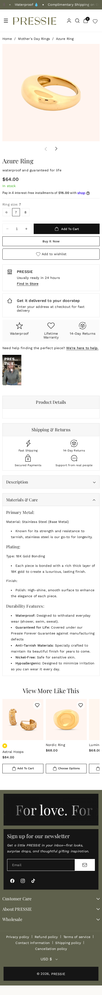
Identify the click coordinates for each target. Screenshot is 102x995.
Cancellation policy (51, 949)
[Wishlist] (95, 20)
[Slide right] (56, 149)
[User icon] (69, 20)
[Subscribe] (85, 865)
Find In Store (27, 284)
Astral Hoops (12, 752)
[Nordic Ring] (66, 719)
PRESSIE (58, 974)
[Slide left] (46, 149)
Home (7, 39)
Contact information (32, 943)
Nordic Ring (55, 745)
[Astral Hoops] (22, 719)
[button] (5, 20)
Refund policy (46, 937)
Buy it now (51, 241)
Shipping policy (68, 943)
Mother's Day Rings (34, 39)
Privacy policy (17, 937)
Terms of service (76, 937)
